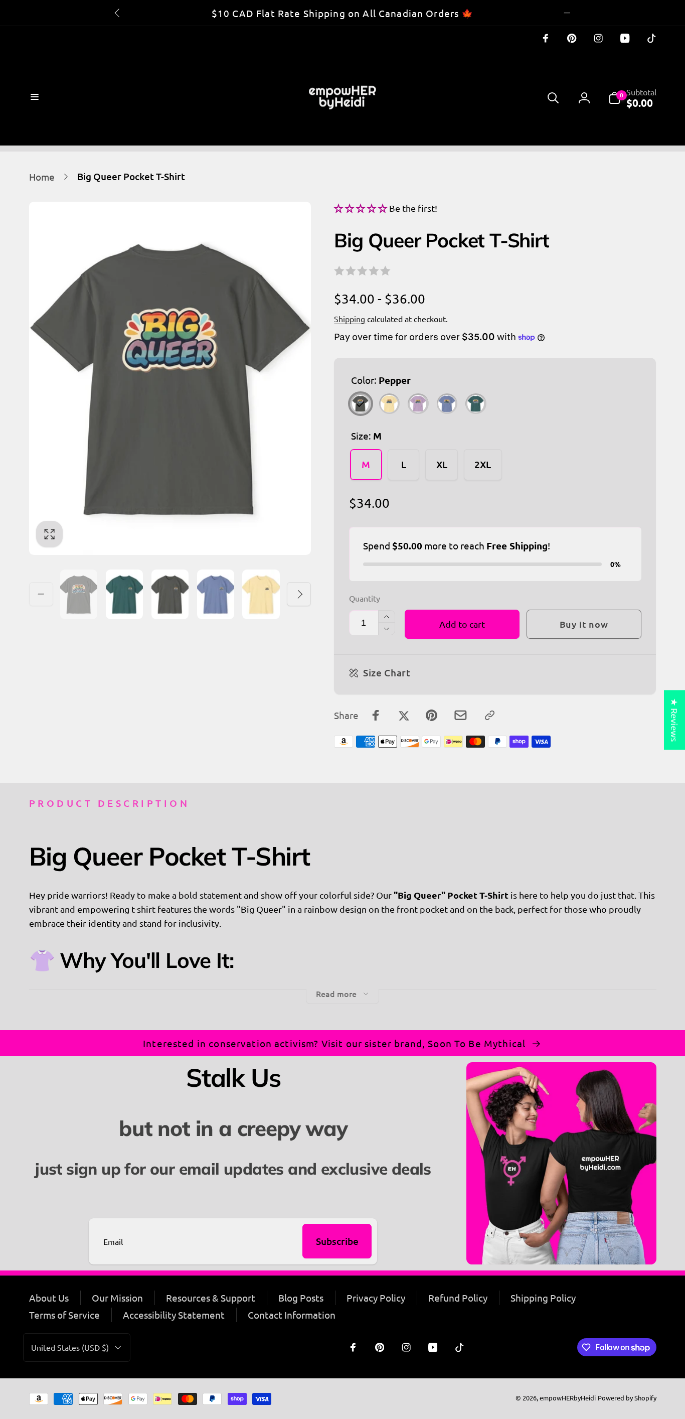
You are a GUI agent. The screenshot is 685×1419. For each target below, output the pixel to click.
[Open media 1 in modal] (170, 378)
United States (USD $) (70, 1347)
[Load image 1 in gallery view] (79, 594)
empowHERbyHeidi (568, 1397)
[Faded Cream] (389, 403)
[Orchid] (418, 403)
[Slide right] (567, 13)
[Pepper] (360, 403)
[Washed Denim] (447, 403)
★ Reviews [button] (674, 720)
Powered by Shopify (627, 1397)
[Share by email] (460, 715)
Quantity (364, 598)
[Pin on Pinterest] (431, 715)
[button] (36, 98)
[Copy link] (489, 715)
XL (441, 464)
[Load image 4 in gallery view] (124, 594)
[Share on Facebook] (376, 715)
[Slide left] (118, 13)
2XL (482, 464)
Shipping (349, 319)
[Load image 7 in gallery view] (216, 594)
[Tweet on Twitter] (404, 715)
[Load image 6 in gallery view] (170, 594)
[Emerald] (475, 403)
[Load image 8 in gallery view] (261, 594)
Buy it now (584, 624)
